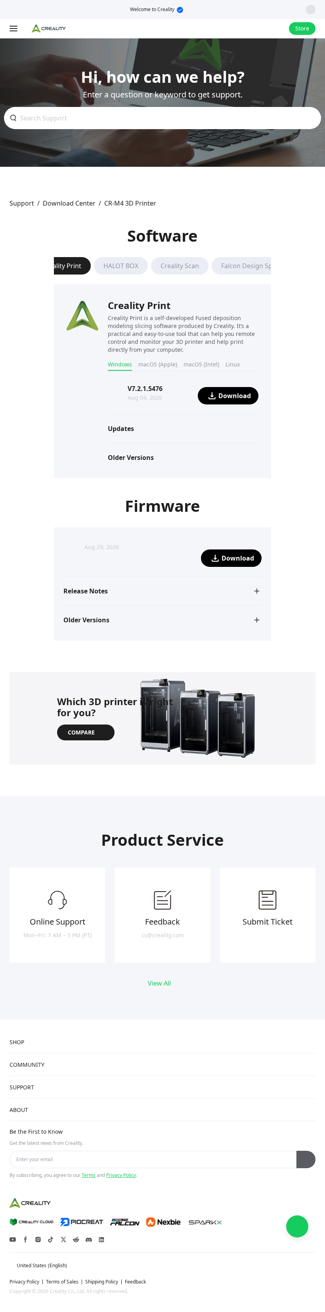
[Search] (262, 28)
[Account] (278, 28)
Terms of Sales (62, 1282)
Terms (89, 1175)
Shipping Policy (101, 1282)
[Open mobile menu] (14, 28)
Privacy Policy (121, 1175)
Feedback (135, 1282)
